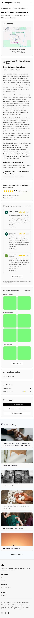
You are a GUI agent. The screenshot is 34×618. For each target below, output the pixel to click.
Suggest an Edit (18, 413)
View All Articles (17, 554)
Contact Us (4, 595)
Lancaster (25, 8)
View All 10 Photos (17, 363)
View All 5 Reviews (17, 276)
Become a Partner (5, 587)
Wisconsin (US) (16, 8)
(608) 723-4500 (10, 376)
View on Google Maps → (9, 197)
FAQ (2, 577)
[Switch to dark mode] (31, 2)
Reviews (3, 580)
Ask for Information (18, 404)
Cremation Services (6, 8)
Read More (13, 227)
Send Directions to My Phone (18, 409)
